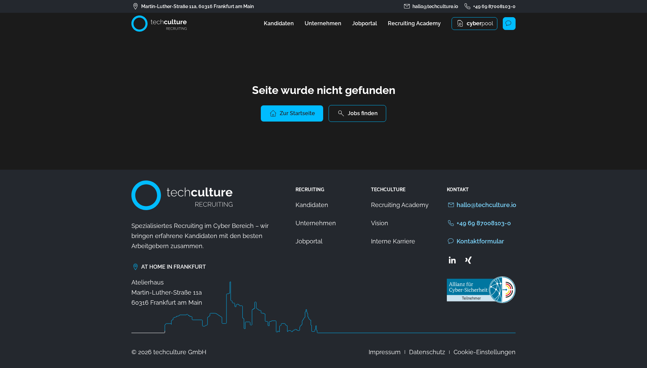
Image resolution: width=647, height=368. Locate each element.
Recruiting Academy (414, 23)
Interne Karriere (393, 241)
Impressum (385, 352)
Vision (379, 223)
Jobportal (364, 23)
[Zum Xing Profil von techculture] (468, 260)
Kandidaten (279, 23)
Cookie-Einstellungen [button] (485, 352)
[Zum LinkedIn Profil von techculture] (452, 260)
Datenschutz (427, 352)
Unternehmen (323, 23)
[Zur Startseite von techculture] (159, 23)
